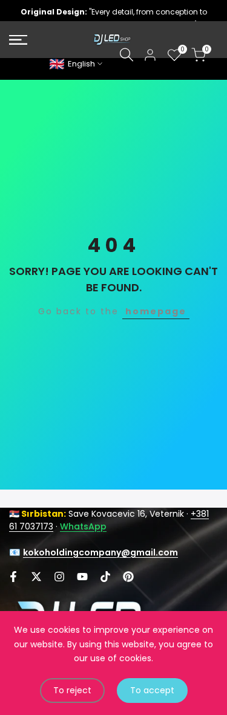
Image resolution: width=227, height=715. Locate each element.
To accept (152, 690)
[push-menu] (18, 40)
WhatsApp (83, 526)
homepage (155, 311)
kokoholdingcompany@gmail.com (100, 552)
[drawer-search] (126, 55)
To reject (72, 690)
